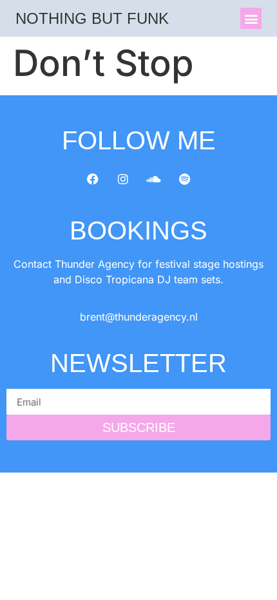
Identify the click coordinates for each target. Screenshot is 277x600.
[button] (251, 18)
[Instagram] (123, 179)
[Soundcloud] (154, 179)
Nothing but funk (92, 18)
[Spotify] (185, 179)
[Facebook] (93, 179)
